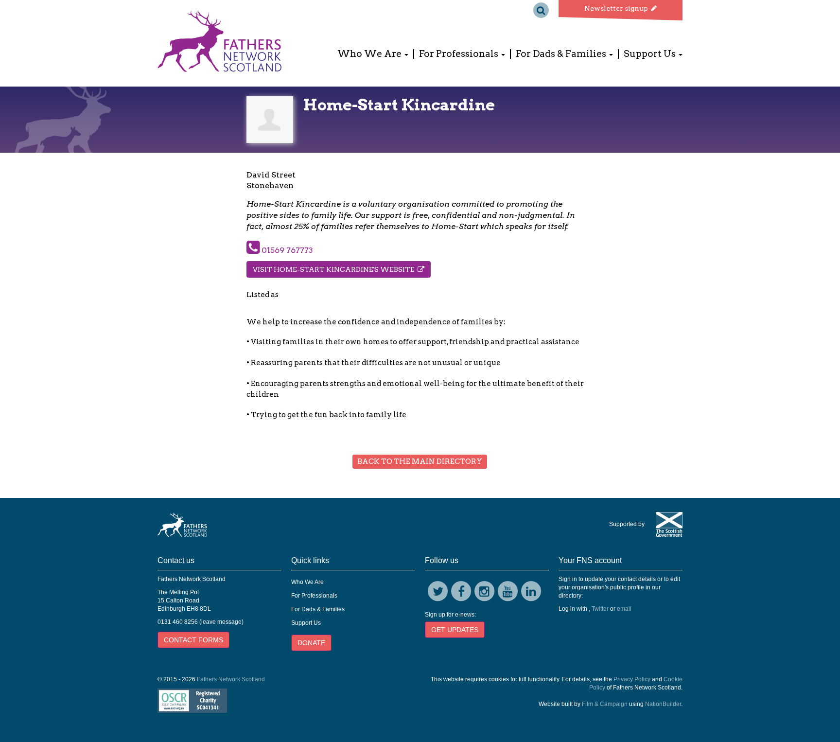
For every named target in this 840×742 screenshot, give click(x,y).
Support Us (306, 622)
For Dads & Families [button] (562, 54)
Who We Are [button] (370, 54)
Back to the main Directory (419, 461)
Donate (311, 643)
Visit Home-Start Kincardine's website (335, 269)
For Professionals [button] (459, 54)
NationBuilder (663, 704)
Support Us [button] (651, 54)
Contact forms (193, 640)
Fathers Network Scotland (231, 679)
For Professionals (314, 595)
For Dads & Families (318, 609)
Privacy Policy (631, 679)
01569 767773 (286, 250)
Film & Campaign (605, 704)
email (624, 608)
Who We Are (307, 582)
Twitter (600, 608)
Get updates (454, 630)
